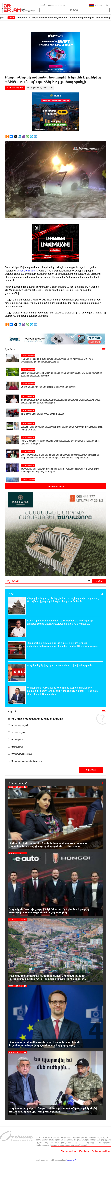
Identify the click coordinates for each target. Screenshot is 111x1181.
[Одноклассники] (7, 136)
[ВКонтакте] (11, 136)
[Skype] (31, 136)
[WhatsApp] (27, 136)
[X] (15, 136)
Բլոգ (11, 593)
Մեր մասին (84, 1151)
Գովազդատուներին (101, 1151)
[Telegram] (35, 136)
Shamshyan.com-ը (27, 270)
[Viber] (23, 136)
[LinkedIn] (19, 136)
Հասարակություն (14, 87)
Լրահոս (10, 349)
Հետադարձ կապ (69, 1151)
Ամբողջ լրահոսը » (55, 486)
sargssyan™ (71, 1160)
